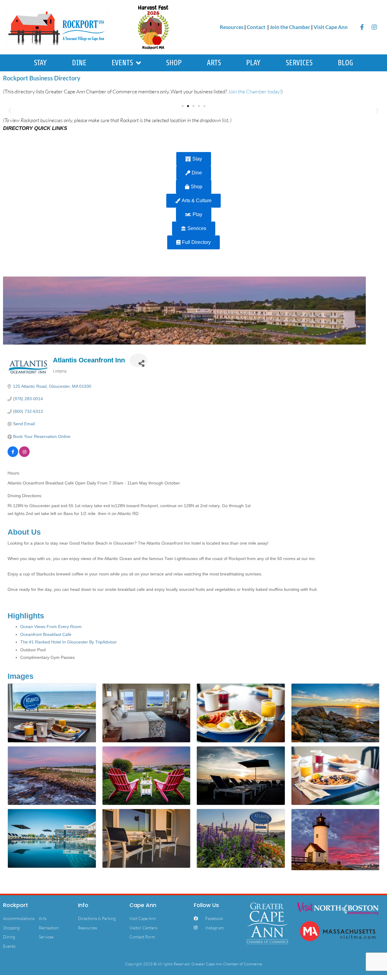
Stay (40, 62)
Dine (79, 62)
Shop (174, 62)
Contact (256, 27)
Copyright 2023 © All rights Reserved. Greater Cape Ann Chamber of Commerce (193, 963)
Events (122, 62)
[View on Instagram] (24, 455)
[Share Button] (138, 360)
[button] (10, 110)
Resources (231, 27)
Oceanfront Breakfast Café (45, 634)
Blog (345, 62)
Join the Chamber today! (254, 91)
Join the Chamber (290, 27)
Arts (214, 62)
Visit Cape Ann (331, 27)
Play (253, 62)
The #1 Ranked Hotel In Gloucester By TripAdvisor (68, 642)
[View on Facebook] (13, 455)
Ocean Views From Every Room (51, 626)
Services (299, 62)
